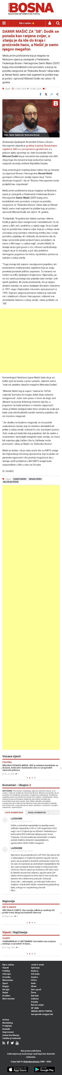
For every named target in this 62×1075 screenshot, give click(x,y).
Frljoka (34, 1002)
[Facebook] (8, 1043)
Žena (33, 992)
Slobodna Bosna (31, 1061)
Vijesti (5, 968)
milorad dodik (10, 482)
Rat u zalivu (8, 964)
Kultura (34, 971)
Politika (6, 971)
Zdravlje (35, 974)
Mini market (8, 998)
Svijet (5, 992)
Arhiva (5, 1019)
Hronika (6, 977)
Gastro (34, 977)
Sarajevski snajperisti (42, 1014)
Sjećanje (35, 968)
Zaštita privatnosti (11, 1038)
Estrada (35, 995)
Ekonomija (7, 980)
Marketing (7, 1023)
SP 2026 (35, 1008)
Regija (5, 986)
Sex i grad (36, 989)
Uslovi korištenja (10, 1035)
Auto (33, 983)
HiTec (34, 980)
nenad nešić (35, 479)
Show (33, 986)
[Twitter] (12, 1043)
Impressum (8, 1032)
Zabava (35, 998)
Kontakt (6, 1029)
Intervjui (6, 974)
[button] (56, 102)
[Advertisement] (31, 340)
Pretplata (7, 1026)
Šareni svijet (37, 1005)
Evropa (5, 989)
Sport (5, 983)
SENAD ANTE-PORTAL (41, 1011)
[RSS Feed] (3, 1043)
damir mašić (19, 479)
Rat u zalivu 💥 (26, 23)
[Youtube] (17, 1043)
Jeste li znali (37, 964)
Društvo (6, 995)
